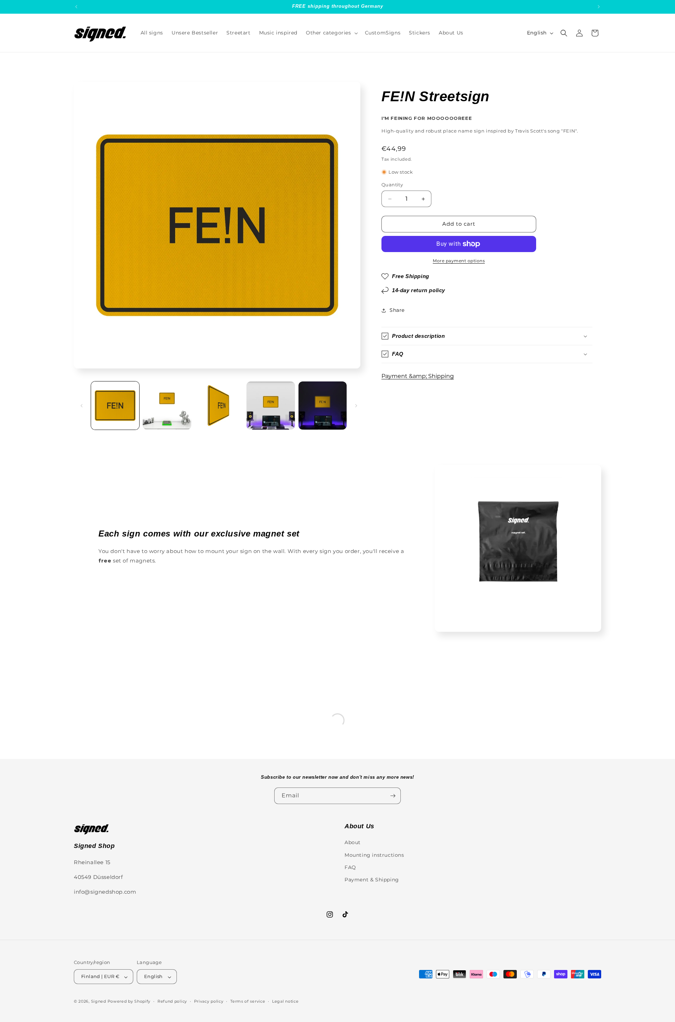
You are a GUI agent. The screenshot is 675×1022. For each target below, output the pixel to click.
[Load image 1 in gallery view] (115, 405)
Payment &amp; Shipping (417, 376)
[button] (331, 32)
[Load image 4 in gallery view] (270, 405)
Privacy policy (209, 1001)
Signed (98, 1001)
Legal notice (285, 1001)
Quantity (392, 185)
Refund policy (172, 1001)
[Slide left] (81, 405)
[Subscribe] (392, 796)
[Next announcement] (598, 6)
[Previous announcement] (76, 6)
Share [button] (397, 310)
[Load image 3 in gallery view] (219, 405)
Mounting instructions (374, 854)
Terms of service (247, 1001)
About (353, 842)
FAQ (350, 867)
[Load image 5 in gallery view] (322, 405)
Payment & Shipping (372, 879)
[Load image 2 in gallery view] (167, 405)
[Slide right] (356, 405)
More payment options (459, 260)
